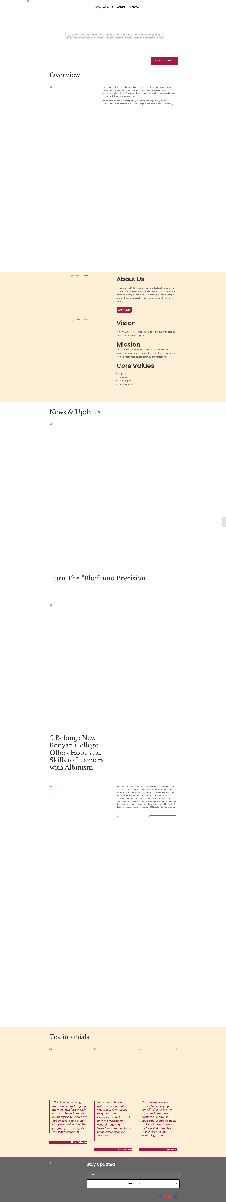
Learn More (124, 309)
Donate (134, 7)
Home (97, 7)
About (106, 7)
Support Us (163, 60)
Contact (120, 7)
